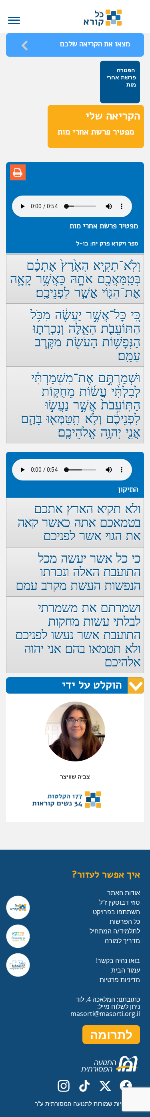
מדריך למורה (122, 940)
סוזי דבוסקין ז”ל (119, 902)
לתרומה (111, 1035)
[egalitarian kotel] (18, 965)
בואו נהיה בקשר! (118, 960)
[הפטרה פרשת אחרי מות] (121, 101)
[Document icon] (18, 172)
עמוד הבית (125, 970)
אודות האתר (123, 892)
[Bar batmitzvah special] (18, 936)
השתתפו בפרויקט (116, 911)
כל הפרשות (125, 921)
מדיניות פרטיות (120, 979)
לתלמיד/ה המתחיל (115, 931)
